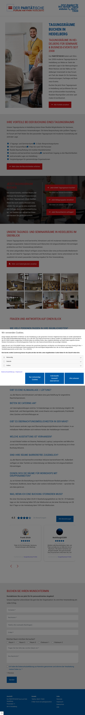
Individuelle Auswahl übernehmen (54, 378)
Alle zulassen (74, 378)
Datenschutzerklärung (7, 372)
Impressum (19, 372)
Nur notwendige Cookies (35, 378)
